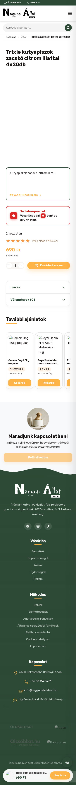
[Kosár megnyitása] (67, 762)
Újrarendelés (14, 2)
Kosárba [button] (19, 382)
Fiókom (33, 2)
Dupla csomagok (38, 558)
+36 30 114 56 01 (40, 681)
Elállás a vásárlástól (38, 632)
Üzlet (24, 37)
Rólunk (38, 605)
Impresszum (38, 646)
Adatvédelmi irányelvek (38, 618)
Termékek (38, 551)
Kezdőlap (11, 37)
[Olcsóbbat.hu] (25, 742)
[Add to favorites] (9, 336)
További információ (24, 195)
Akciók (38, 565)
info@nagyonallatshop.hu (40, 690)
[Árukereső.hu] (21, 728)
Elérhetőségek (38, 611)
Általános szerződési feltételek (38, 625)
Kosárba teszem (51, 265)
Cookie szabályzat (38, 639)
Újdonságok (38, 572)
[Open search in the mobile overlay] (38, 27)
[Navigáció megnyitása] (70, 13)
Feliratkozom (38, 457)
